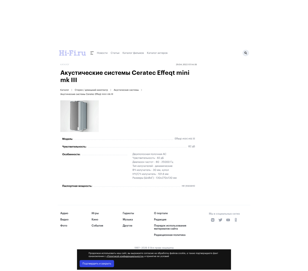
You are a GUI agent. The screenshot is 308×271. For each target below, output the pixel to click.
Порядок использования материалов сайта (170, 227)
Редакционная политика (169, 235)
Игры (95, 213)
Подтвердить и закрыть (96, 263)
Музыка (128, 219)
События (97, 225)
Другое (127, 225)
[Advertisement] (224, 115)
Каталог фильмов (133, 53)
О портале (161, 213)
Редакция (160, 219)
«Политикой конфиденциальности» (125, 256)
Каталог (64, 90)
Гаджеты (128, 213)
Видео (64, 219)
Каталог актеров (157, 53)
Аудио (64, 213)
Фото (63, 225)
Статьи (115, 53)
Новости (102, 53)
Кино (95, 219)
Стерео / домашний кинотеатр (91, 90)
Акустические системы (126, 90)
